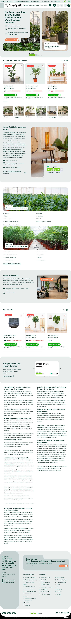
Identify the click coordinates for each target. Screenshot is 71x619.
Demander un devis (45, 279)
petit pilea (15, 433)
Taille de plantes (45, 584)
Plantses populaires (46, 591)
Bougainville (41, 254)
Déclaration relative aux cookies (27, 617)
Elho (58, 587)
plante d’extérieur (23, 437)
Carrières (27, 605)
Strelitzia (7, 213)
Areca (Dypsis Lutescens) (44, 221)
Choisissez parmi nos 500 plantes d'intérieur (12, 172)
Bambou (40, 257)
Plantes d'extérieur (61, 582)
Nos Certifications (29, 589)
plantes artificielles (17, 452)
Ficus (6, 216)
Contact (59, 591)
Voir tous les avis (7, 376)
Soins (58, 584)
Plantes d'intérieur (45, 577)
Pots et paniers (60, 577)
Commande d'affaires (30, 591)
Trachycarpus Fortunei (11, 254)
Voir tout (63, 60)
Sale (64, 310)
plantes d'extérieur (47, 470)
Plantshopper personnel (31, 579)
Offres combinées (45, 594)
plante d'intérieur (18, 400)
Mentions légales (36, 617)
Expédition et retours (30, 598)
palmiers (55, 427)
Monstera (39, 218)
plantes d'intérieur (10, 464)
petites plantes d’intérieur (10, 516)
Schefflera (40, 216)
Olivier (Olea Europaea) (11, 252)
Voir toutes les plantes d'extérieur (12, 263)
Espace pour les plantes (47, 587)
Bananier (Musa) (9, 218)
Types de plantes (45, 582)
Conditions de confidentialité (15, 617)
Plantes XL (44, 579)
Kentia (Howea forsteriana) (12, 221)
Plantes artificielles (61, 579)
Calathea (39, 213)
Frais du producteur (30, 586)
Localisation (44, 589)
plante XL (55, 397)
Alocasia (45, 429)
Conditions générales (5, 617)
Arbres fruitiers (41, 260)
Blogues (59, 594)
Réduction (59, 589)
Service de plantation (30, 577)
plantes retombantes (14, 530)
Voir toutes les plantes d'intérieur (12, 225)
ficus (8, 435)
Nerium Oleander (42, 252)
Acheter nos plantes (11, 39)
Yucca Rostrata (9, 260)
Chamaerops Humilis (10, 257)
